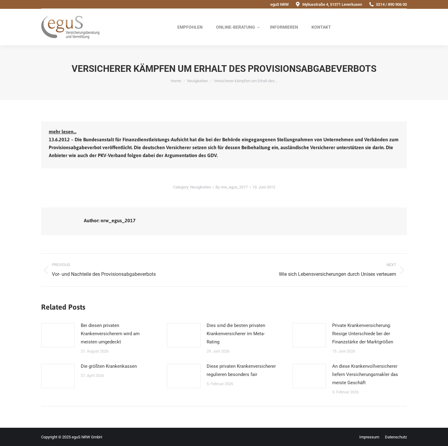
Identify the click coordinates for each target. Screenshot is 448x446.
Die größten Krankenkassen (109, 366)
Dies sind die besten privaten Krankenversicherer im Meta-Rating (236, 334)
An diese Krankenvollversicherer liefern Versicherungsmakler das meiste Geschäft (365, 374)
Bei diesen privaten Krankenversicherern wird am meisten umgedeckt (110, 334)
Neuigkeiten (200, 187)
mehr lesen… (62, 131)
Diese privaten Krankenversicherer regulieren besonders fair (241, 370)
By (231, 187)
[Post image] (58, 335)
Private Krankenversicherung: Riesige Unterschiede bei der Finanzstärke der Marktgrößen (362, 334)
